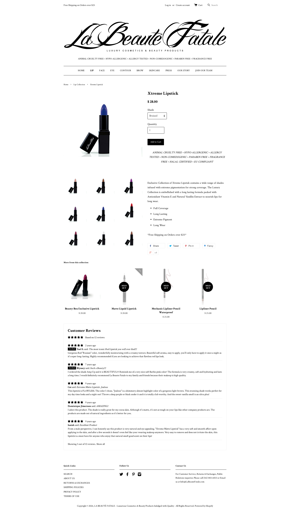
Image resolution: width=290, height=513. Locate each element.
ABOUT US (69, 478)
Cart (200, 5)
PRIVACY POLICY (72, 491)
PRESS (168, 70)
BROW (140, 70)
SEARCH (68, 474)
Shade (151, 110)
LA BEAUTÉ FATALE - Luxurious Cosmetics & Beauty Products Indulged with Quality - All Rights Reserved (144, 505)
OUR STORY (183, 70)
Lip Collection (79, 84)
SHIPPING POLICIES (74, 487)
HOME (81, 70)
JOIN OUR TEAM (203, 70)
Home (66, 84)
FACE (102, 70)
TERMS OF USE (71, 496)
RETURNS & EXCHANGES (77, 482)
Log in (168, 5)
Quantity (152, 124)
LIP (92, 70)
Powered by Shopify (204, 505)
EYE (112, 70)
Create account (183, 5)
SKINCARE (154, 70)
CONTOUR (125, 70)
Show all (100, 444)
